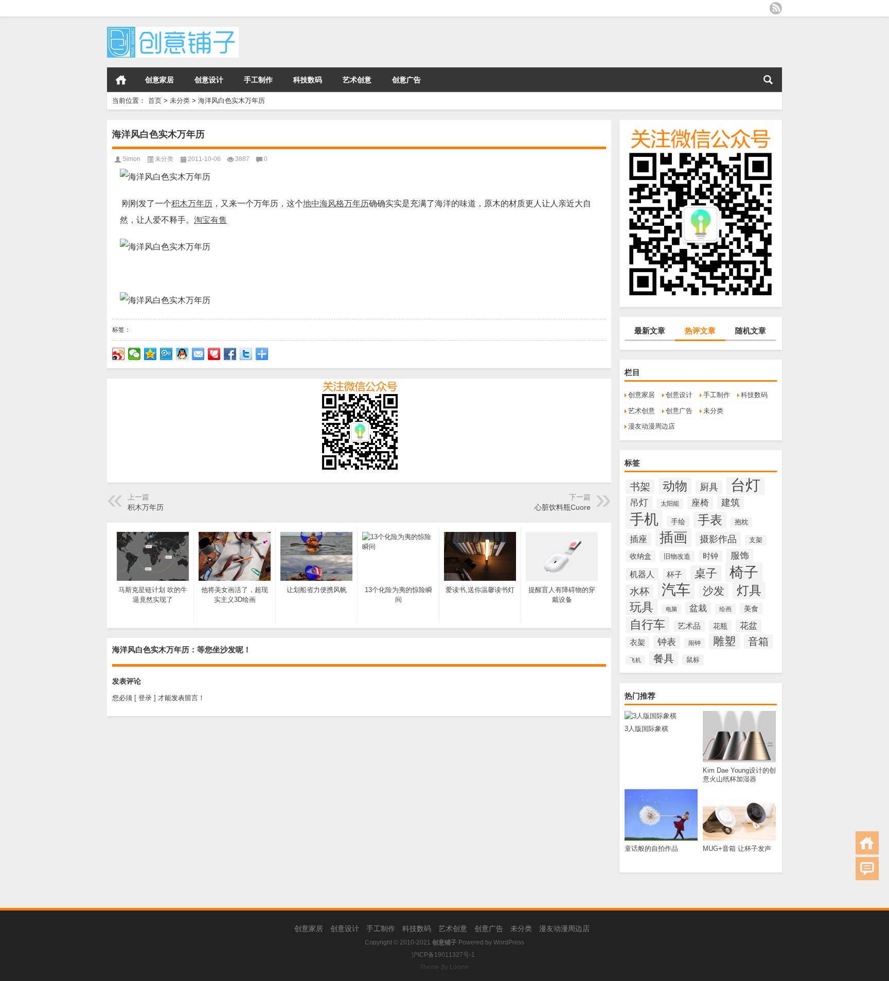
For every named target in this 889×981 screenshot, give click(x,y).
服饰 (740, 555)
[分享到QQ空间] (150, 354)
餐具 (663, 658)
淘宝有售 (210, 220)
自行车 (647, 624)
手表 (710, 520)
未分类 (180, 100)
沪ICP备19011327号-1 (443, 954)
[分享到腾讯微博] (166, 354)
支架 (755, 540)
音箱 (758, 641)
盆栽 (698, 608)
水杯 (639, 591)
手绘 (678, 522)
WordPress (508, 942)
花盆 (748, 626)
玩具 (641, 607)
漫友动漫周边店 (651, 426)
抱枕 (741, 522)
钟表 (666, 642)
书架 (640, 486)
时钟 (710, 556)
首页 (121, 79)
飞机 (635, 660)
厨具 (709, 487)
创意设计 (208, 80)
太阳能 (670, 503)
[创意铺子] (173, 30)
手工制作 (258, 80)
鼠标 (693, 660)
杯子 (674, 574)
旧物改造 (677, 556)
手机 (644, 519)
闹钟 (694, 643)
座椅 (700, 503)
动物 (675, 486)
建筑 (730, 502)
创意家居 (159, 80)
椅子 (744, 572)
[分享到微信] (134, 354)
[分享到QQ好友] (182, 354)
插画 (673, 537)
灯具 (749, 590)
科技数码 (307, 80)
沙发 (713, 591)
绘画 (725, 609)
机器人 (642, 574)
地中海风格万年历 (336, 203)
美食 (751, 608)
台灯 (745, 484)
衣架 (637, 642)
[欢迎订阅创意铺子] (776, 8)
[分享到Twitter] (246, 354)
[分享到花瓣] (214, 354)
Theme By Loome (444, 967)
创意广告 (406, 80)
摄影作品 (718, 538)
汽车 (676, 590)
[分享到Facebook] (230, 354)
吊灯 (639, 502)
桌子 (706, 573)
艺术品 (689, 626)
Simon (131, 159)
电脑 (671, 609)
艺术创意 (357, 80)
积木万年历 (191, 203)
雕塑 (724, 641)
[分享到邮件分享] (198, 354)
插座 (638, 539)
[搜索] (768, 79)
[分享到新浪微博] (118, 354)
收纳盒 (640, 556)
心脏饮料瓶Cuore (563, 507)
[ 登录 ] (145, 698)
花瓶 (720, 626)
